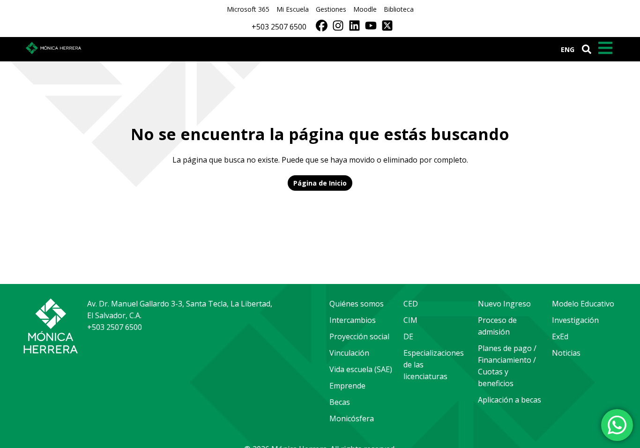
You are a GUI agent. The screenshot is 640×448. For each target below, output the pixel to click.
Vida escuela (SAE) (360, 369)
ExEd (560, 336)
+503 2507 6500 (279, 27)
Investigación (575, 320)
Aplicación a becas (509, 400)
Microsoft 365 (248, 9)
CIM (410, 320)
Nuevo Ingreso (504, 304)
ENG (567, 49)
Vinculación (349, 353)
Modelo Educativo (583, 304)
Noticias (566, 353)
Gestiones (331, 9)
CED (410, 304)
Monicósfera (351, 418)
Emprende (347, 386)
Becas (339, 402)
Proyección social (359, 336)
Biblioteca (399, 9)
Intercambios (352, 320)
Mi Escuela (292, 9)
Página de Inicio (320, 183)
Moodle (365, 9)
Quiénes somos (356, 304)
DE (408, 336)
